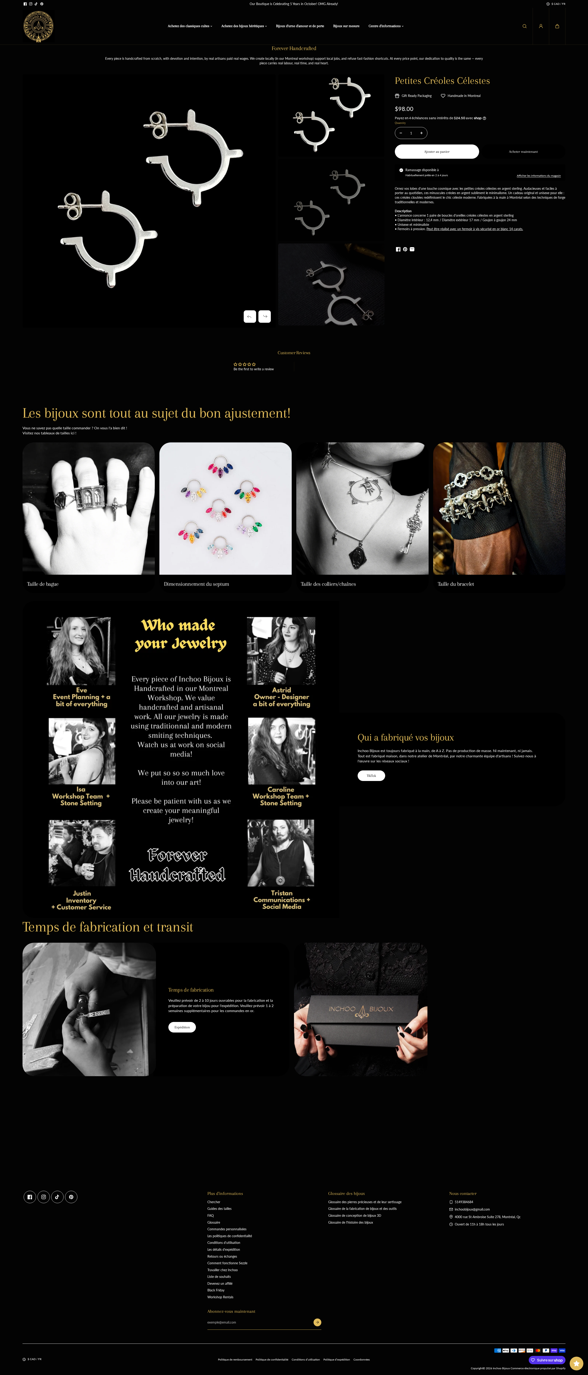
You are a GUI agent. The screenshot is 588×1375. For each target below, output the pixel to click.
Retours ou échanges (222, 1256)
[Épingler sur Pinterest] (405, 249)
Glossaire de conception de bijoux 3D (354, 1215)
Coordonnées (361, 1359)
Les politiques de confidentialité (229, 1236)
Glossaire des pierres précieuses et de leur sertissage (364, 1202)
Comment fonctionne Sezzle (227, 1263)
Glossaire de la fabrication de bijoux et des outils (362, 1209)
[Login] (541, 26)
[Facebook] (25, 4)
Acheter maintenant (523, 152)
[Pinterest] (42, 4)
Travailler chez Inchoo (222, 1270)
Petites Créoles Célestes (442, 80)
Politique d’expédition (336, 1359)
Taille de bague (43, 584)
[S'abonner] (317, 1322)
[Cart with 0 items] (557, 26)
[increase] (421, 133)
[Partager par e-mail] (412, 249)
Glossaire (213, 1222)
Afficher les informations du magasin (539, 175)
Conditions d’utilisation (306, 1359)
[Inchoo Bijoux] (39, 26)
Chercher (213, 1202)
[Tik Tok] (36, 4)
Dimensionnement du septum (196, 584)
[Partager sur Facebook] (398, 249)
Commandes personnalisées (226, 1229)
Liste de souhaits (219, 1277)
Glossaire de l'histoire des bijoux (350, 1222)
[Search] (524, 26)
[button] (557, 26)
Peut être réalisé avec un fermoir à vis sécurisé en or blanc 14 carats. (475, 229)
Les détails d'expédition (223, 1249)
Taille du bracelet (456, 584)
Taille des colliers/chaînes (328, 584)
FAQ (210, 1215)
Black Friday (215, 1290)
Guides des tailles (219, 1209)
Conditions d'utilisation (223, 1243)
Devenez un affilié (219, 1283)
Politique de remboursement (235, 1359)
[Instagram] (31, 4)
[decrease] (401, 133)
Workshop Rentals (220, 1297)
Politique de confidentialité (272, 1359)
